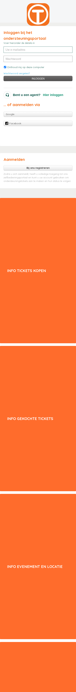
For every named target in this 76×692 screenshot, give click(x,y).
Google (10, 114)
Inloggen (38, 78)
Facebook (15, 123)
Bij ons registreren (38, 168)
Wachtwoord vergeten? (17, 73)
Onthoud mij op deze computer (25, 67)
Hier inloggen (53, 95)
